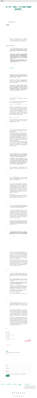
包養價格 (19, 205)
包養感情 (16, 212)
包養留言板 (20, 257)
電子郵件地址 (7, 368)
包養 (15, 232)
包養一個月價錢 (24, 323)
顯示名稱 (7, 365)
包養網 (23, 56)
